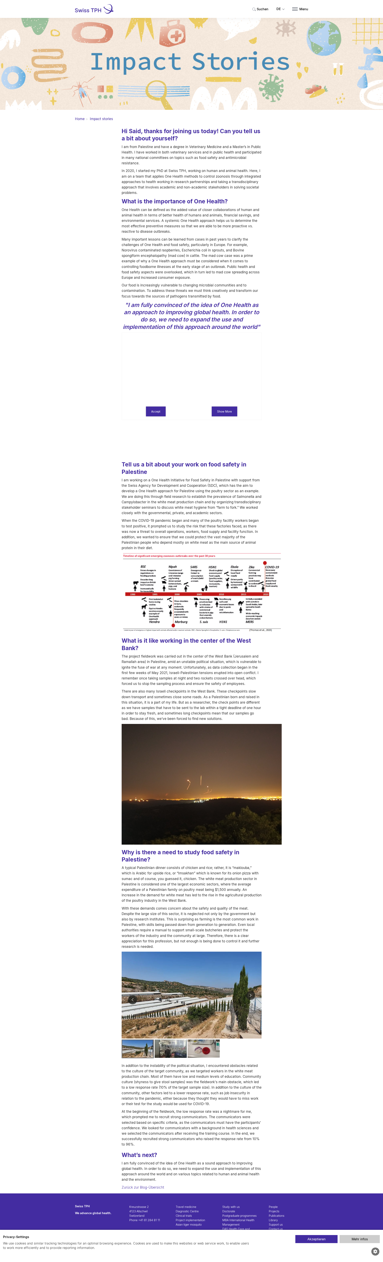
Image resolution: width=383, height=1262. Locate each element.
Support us (276, 1224)
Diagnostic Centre (187, 1211)
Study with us (231, 1207)
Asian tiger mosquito (189, 1224)
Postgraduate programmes (239, 1216)
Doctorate (228, 1211)
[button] (132, 1000)
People (273, 1207)
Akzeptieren (316, 1239)
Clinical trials (184, 1216)
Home (80, 119)
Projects (274, 1211)
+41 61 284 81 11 (149, 1220)
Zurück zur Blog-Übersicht (143, 1188)
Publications (276, 1216)
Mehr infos (360, 1239)
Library (273, 1220)
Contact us (276, 1229)
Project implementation (190, 1220)
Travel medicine (186, 1207)
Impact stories (101, 119)
